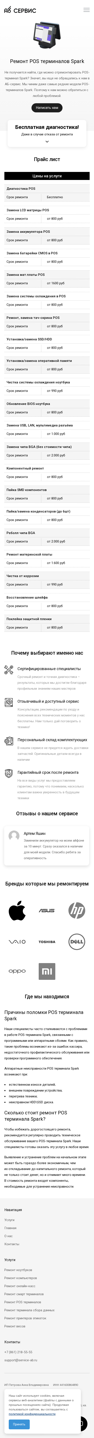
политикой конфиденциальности (32, 1414)
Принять (19, 1424)
